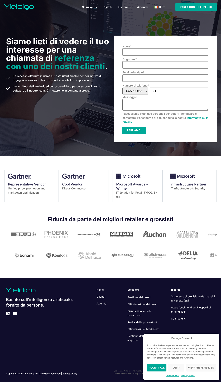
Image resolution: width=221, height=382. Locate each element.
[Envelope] (15, 313)
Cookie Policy (172, 375)
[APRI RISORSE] (130, 7)
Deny (176, 367)
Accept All (157, 367)
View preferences (201, 367)
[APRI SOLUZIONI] (96, 7)
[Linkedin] (8, 313)
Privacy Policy (188, 375)
